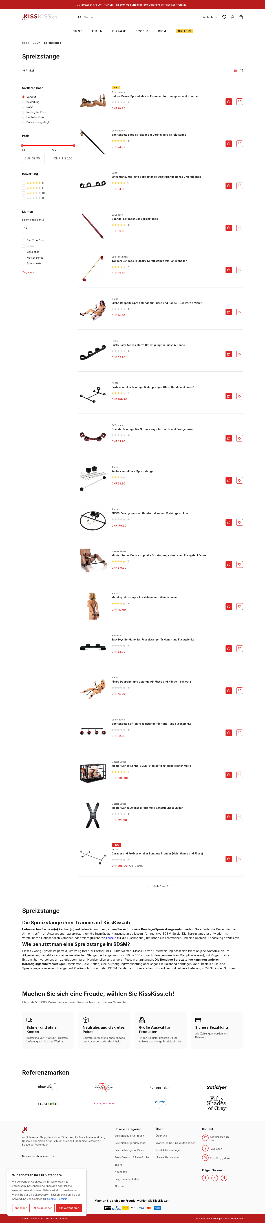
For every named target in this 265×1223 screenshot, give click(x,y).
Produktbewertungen (168, 1150)
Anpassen (21, 1207)
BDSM (36, 42)
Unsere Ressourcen (168, 1157)
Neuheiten (121, 1171)
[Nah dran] (83, 1172)
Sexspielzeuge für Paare (129, 1150)
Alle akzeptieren (69, 1207)
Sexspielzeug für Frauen (129, 1135)
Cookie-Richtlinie (57, 1198)
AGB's (25, 1218)
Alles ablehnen (43, 1207)
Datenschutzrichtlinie (57, 1218)
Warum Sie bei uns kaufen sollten (175, 1142)
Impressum (37, 1218)
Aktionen (120, 1186)
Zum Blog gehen (220, 1158)
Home (25, 42)
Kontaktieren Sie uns (219, 1138)
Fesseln (111, 938)
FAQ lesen (216, 1148)
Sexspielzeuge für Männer (130, 1142)
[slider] (22, 145)
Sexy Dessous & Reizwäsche (132, 1157)
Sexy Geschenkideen (127, 1179)
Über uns (161, 1135)
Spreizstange (52, 42)
